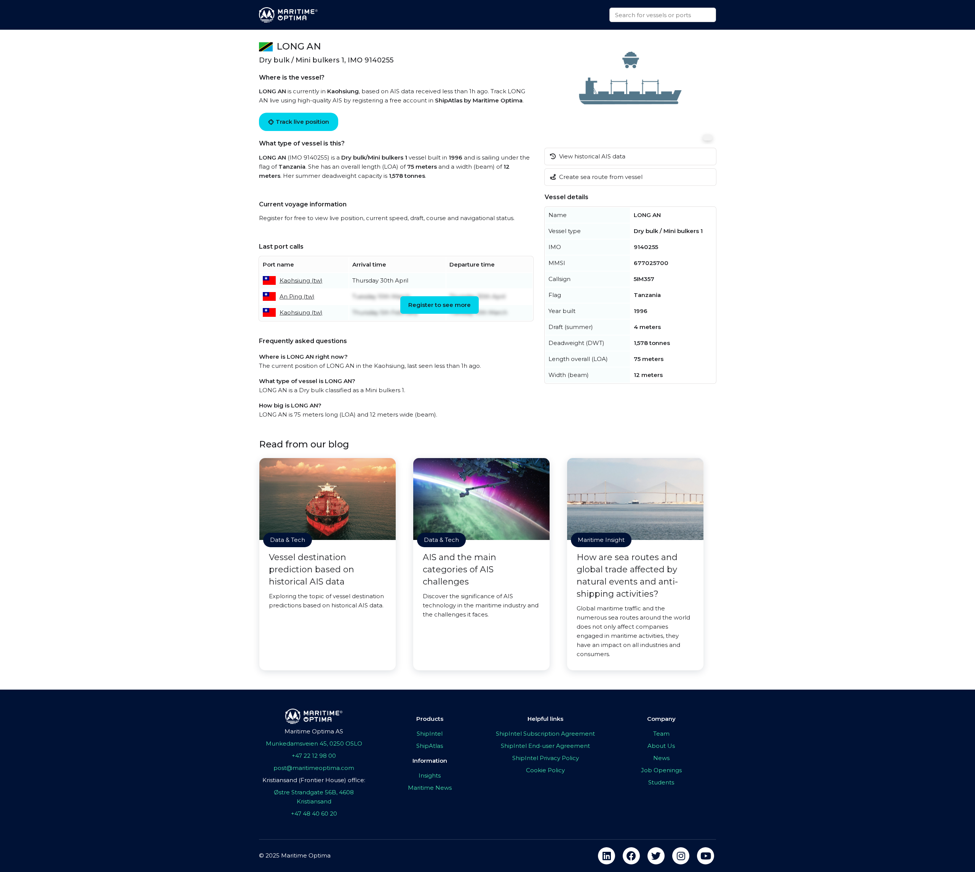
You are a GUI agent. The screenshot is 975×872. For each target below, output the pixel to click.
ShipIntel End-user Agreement (545, 745)
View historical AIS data (591, 156)
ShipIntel (430, 733)
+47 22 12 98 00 (314, 755)
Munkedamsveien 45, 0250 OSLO (314, 743)
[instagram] (680, 855)
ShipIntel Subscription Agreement (545, 733)
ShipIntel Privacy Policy (545, 758)
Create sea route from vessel (600, 176)
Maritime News (430, 787)
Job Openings (661, 770)
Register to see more (439, 304)
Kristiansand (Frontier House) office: (313, 780)
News (661, 758)
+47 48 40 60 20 (314, 813)
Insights (430, 775)
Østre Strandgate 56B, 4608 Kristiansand (314, 797)
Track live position (302, 121)
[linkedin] (606, 855)
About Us (661, 745)
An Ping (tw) (297, 296)
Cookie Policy (545, 770)
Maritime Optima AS (314, 731)
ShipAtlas (429, 745)
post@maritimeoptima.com (313, 767)
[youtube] (705, 855)
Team (661, 733)
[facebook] (631, 855)
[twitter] (656, 855)
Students (661, 782)
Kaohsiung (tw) (301, 280)
